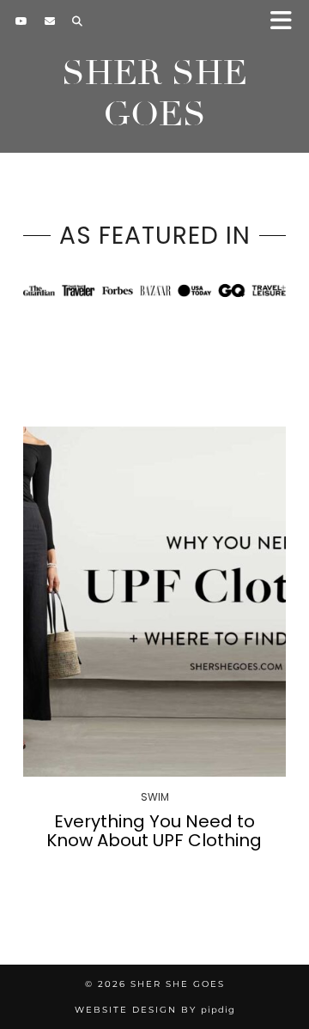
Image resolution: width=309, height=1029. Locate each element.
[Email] (50, 21)
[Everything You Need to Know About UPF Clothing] (154, 602)
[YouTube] (21, 21)
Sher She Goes (154, 93)
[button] (286, 22)
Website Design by (155, 1009)
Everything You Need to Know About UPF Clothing (154, 830)
